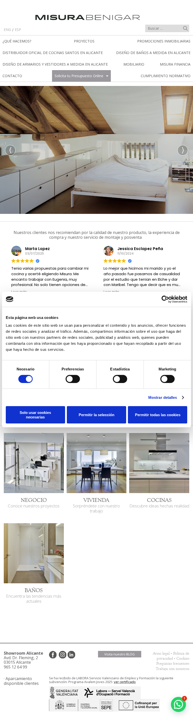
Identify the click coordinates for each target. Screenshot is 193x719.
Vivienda (96, 500)
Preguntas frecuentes (172, 663)
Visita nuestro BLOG (119, 654)
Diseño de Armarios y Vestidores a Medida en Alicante (55, 64)
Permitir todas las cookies (157, 415)
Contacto (12, 75)
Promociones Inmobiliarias (163, 41)
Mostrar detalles (162, 397)
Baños (34, 590)
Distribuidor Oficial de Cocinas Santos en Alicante (53, 52)
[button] (178, 704)
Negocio (34, 500)
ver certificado (125, 682)
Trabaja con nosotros (172, 668)
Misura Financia (175, 64)
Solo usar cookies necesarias (35, 414)
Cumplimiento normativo (165, 75)
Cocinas (159, 500)
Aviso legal (161, 653)
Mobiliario (133, 64)
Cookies (182, 658)
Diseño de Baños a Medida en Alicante (153, 52)
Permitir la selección (96, 415)
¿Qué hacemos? (17, 41)
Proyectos (84, 41)
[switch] (73, 379)
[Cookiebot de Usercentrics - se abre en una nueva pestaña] (165, 299)
